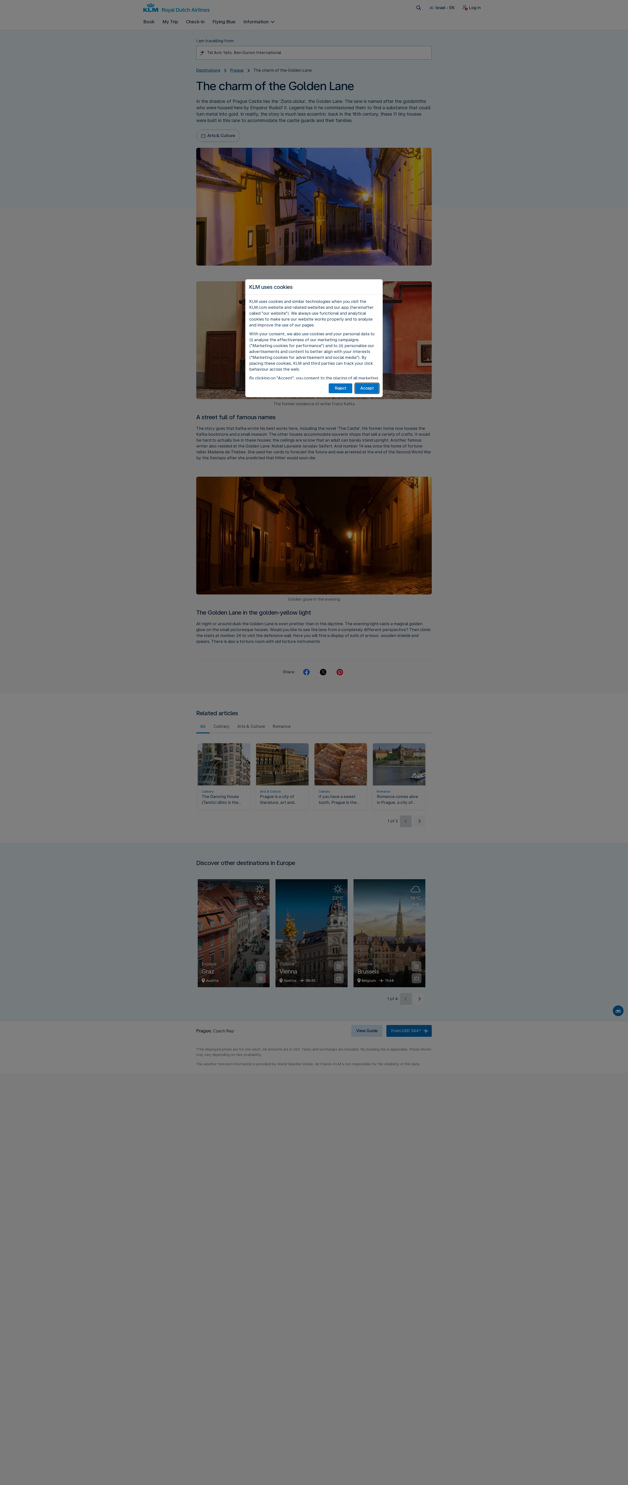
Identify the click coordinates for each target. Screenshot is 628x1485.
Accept (367, 388)
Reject (340, 388)
